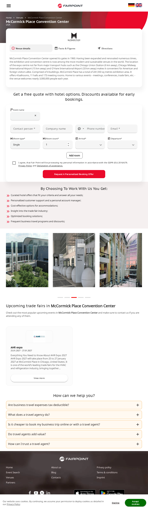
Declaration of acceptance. (50, 165)
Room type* (19, 138)
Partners (10, 482)
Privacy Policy (25, 165)
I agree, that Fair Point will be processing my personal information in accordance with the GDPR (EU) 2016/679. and (73, 164)
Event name (18, 109)
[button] (74, 405)
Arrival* (82, 138)
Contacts (56, 477)
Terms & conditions (107, 472)
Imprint (101, 477)
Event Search (13, 472)
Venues (19, 17)
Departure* (116, 138)
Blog (53, 472)
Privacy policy (104, 467)
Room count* (52, 138)
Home (9, 17)
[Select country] (81, 128)
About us (56, 467)
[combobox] (25, 116)
